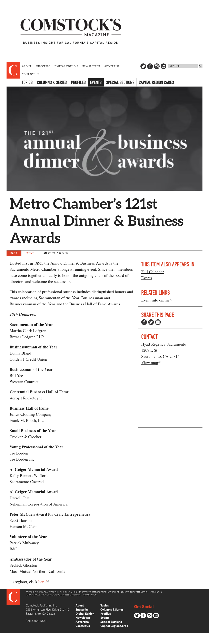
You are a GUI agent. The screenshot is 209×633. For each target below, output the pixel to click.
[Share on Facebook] (144, 322)
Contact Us (30, 74)
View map (149, 362)
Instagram (157, 66)
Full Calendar (152, 271)
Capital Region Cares (156, 82)
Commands (3, 630)
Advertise (112, 66)
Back (13, 253)
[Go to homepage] (71, 31)
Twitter (143, 66)
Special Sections (120, 82)
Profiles (78, 82)
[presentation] (13, 70)
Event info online (155, 300)
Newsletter (91, 66)
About (27, 66)
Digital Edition (66, 66)
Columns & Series (52, 82)
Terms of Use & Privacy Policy (41, 594)
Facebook (150, 66)
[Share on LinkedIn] (158, 322)
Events (96, 82)
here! (42, 581)
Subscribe (43, 66)
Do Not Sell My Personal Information (77, 594)
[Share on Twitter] (151, 322)
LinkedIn (163, 66)
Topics (27, 82)
